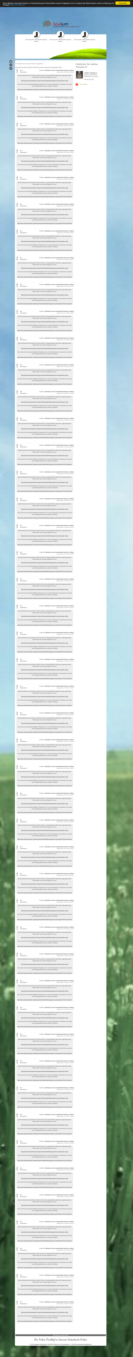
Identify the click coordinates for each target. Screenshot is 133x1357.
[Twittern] (10, 61)
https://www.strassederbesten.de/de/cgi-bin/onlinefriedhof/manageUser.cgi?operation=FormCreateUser (45, 89)
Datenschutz (65, 1335)
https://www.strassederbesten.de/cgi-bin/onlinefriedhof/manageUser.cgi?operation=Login (44, 80)
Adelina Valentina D (90, 73)
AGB (54, 1335)
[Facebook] (10, 68)
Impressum (59, 1335)
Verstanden (123, 3)
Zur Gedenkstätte (82, 84)
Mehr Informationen (18, 5)
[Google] (10, 65)
